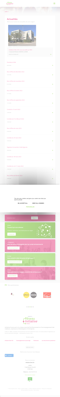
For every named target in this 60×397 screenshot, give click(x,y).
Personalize (30, 206)
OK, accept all (22, 203)
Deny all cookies (38, 203)
